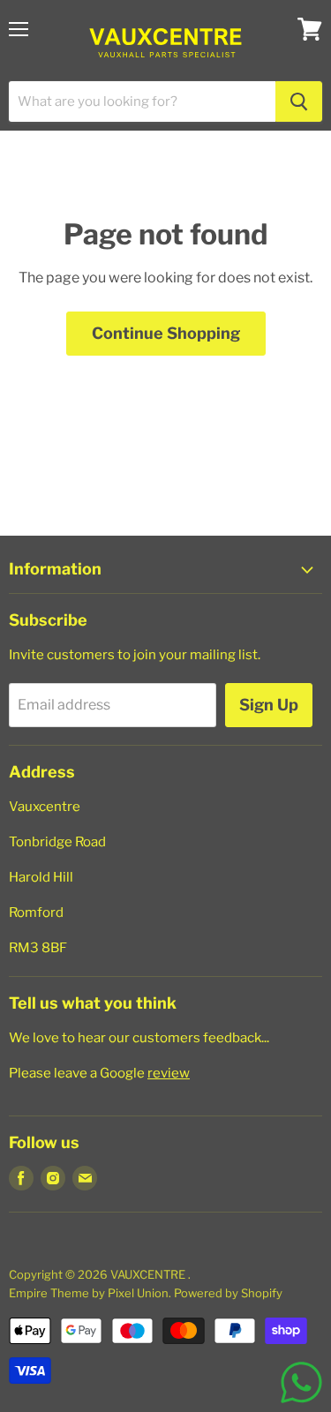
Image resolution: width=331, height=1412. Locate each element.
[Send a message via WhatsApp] (301, 1382)
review (168, 1073)
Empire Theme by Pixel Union (89, 1293)
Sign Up (268, 704)
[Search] (298, 101)
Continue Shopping (166, 333)
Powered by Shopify (228, 1293)
